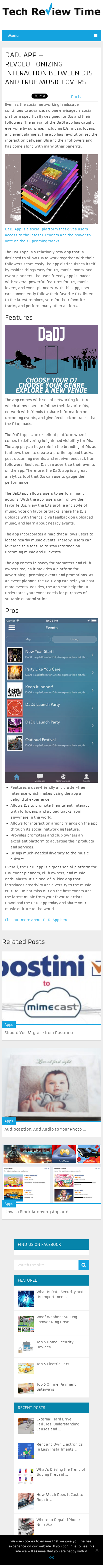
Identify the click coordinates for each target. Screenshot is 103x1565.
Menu (13, 35)
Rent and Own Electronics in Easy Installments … (59, 1447)
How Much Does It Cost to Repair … (59, 1497)
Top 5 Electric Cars (52, 1364)
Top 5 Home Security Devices (55, 1344)
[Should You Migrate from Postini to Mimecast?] (51, 988)
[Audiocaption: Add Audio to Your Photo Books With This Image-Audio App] (51, 1084)
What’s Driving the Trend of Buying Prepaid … (60, 1472)
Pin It (76, 96)
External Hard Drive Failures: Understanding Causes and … (57, 1424)
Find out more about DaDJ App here (36, 920)
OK (51, 1558)
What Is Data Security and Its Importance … (59, 1294)
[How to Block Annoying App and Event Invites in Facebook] (51, 1174)
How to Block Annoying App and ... (38, 1211)
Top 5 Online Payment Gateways (56, 1387)
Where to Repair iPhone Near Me (58, 1522)
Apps (8, 1024)
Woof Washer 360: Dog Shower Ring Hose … (56, 1319)
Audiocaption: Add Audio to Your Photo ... (45, 1129)
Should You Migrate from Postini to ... (41, 1032)
